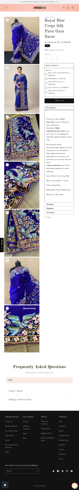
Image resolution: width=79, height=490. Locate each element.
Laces (61, 459)
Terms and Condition (44, 423)
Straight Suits (64, 440)
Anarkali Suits (64, 435)
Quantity (47, 54)
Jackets (61, 449)
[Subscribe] (37, 471)
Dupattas (62, 445)
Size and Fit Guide (11, 431)
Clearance (62, 454)
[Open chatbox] (74, 486)
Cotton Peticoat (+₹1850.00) (58, 87)
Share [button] (49, 217)
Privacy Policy (46, 428)
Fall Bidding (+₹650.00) (57, 78)
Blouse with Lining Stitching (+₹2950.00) (59, 74)
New (60, 421)
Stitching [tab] (50, 204)
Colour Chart (9, 435)
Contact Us (9, 421)
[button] (6, 7)
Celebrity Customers (26, 427)
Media (25, 433)
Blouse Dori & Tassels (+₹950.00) (57, 92)
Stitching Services (11, 426)
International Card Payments (11, 446)
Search (7, 440)
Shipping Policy (46, 433)
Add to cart (59, 100)
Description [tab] (51, 108)
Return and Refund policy (47, 439)
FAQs (7, 452)
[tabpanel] (59, 156)
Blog (24, 438)
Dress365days (41, 485)
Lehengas (62, 426)
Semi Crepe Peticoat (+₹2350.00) (56, 83)
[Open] (5, 484)
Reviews (26, 421)
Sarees (61, 431)
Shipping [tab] (49, 208)
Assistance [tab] (50, 212)
